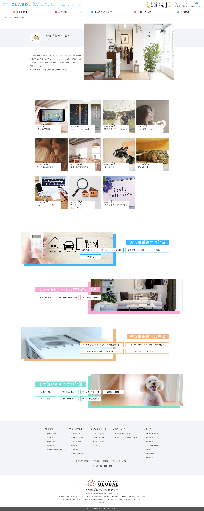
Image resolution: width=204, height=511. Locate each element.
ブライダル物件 (76, 442)
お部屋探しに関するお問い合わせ (126, 438)
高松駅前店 (149, 442)
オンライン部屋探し (99, 442)
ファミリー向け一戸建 (90, 392)
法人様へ (96, 445)
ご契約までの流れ (98, 438)
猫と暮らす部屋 (68, 392)
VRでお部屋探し (76, 434)
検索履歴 (96, 461)
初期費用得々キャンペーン (90, 250)
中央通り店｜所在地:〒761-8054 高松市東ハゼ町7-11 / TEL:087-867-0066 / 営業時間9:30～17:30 (102, 499)
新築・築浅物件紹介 (77, 453)
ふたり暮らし (75, 449)
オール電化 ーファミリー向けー (147, 351)
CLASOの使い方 (98, 434)
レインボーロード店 (152, 445)
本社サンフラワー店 (152, 434)
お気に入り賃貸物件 (83, 461)
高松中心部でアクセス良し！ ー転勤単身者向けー (102, 345)
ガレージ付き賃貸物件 (90, 399)
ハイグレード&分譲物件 (68, 297)
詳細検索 (50, 438)
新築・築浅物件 (45, 297)
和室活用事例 (68, 399)
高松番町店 (149, 438)
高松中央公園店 (151, 453)
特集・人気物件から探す (54, 449)
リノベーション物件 (90, 297)
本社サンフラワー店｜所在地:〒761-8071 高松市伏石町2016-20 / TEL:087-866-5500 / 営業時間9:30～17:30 (102, 497)
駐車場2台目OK (113, 392)
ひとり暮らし (75, 445)
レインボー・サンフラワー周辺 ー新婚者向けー (147, 345)
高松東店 (148, 449)
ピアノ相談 (45, 399)
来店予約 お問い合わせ (122, 434)
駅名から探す (51, 442)
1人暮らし (158, 250)
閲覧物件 (106, 461)
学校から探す (51, 445)
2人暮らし (90, 257)
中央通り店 (149, 457)
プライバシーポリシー (120, 461)
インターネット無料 (113, 250)
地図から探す (51, 434)
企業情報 (101, 502)
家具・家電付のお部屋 (136, 250)
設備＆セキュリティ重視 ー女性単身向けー (102, 351)
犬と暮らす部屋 (45, 392)
